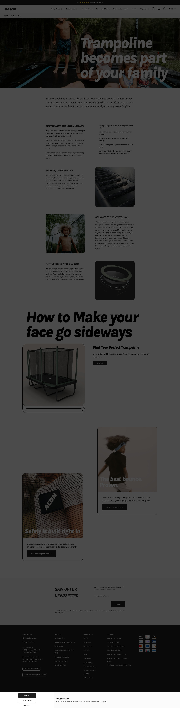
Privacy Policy (103, 701)
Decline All (27, 705)
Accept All (27, 695)
